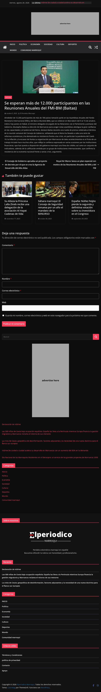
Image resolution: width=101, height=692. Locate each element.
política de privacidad (11, 660)
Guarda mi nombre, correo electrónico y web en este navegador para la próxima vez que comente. (51, 315)
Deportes (72, 44)
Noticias (8, 97)
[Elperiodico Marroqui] (5, 47)
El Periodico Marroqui (27, 113)
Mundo (13, 50)
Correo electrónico (11, 290)
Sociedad (48, 44)
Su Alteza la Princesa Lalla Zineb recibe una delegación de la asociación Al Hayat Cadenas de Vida (16, 207)
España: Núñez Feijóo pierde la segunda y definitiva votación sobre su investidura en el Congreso (84, 207)
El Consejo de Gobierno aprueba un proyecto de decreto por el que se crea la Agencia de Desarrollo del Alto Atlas (26, 165)
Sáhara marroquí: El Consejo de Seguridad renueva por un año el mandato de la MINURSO (50, 207)
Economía (35, 44)
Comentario (8, 245)
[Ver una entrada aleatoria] (96, 47)
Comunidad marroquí (31, 50)
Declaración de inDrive (11, 424)
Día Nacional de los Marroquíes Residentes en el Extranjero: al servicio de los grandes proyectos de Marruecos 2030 (50, 457)
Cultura (60, 44)
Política (23, 44)
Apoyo (4, 670)
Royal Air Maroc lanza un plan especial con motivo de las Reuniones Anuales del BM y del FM (74, 165)
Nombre (6, 278)
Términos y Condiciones (12, 655)
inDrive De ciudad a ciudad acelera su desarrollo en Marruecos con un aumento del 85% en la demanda (62, 4)
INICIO (12, 44)
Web (4, 302)
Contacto (6, 665)
